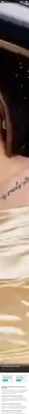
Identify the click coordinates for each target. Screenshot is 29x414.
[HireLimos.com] (5, 1)
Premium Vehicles (8, 405)
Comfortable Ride (7, 408)
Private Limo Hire (8, 392)
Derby (3, 391)
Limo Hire (3, 364)
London (22, 400)
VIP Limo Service (10, 397)
